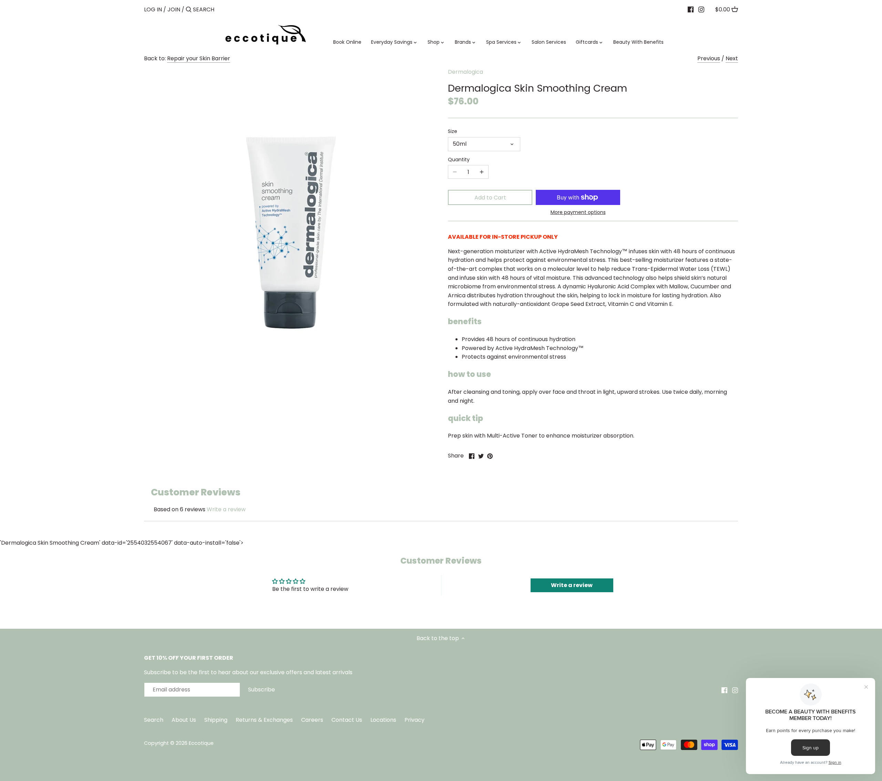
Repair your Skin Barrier (198, 58)
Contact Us (347, 720)
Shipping (215, 720)
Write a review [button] (572, 585)
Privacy (414, 720)
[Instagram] (701, 9)
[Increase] (481, 171)
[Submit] (189, 10)
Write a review (226, 509)
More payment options (578, 212)
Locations (384, 720)
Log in (153, 9)
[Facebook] (691, 9)
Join (173, 9)
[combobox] (222, 9)
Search (153, 720)
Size (452, 131)
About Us (184, 720)
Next (732, 58)
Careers (312, 720)
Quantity (459, 160)
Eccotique (201, 743)
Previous (708, 58)
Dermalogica (465, 72)
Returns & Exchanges (264, 720)
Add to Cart (490, 198)
